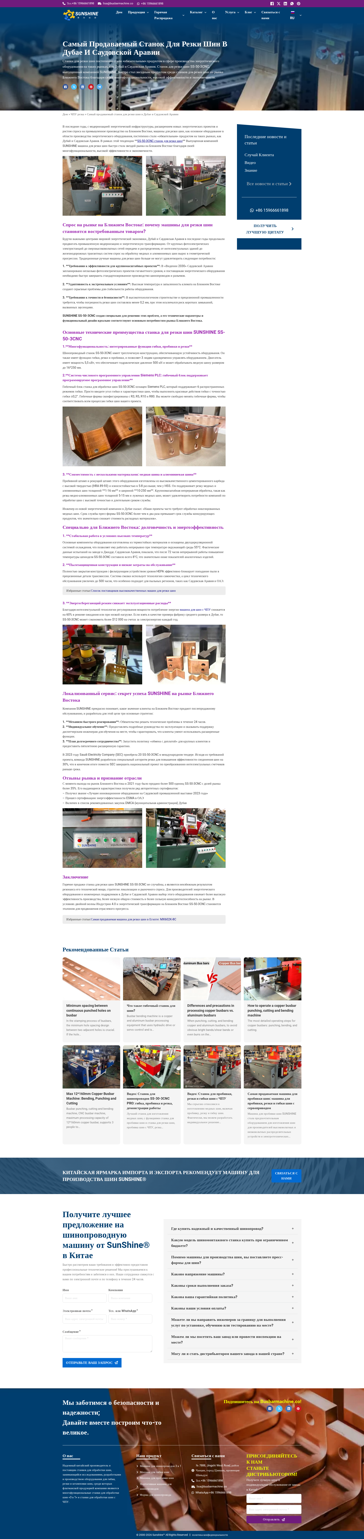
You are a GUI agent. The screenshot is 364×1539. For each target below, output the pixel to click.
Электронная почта (77, 1311)
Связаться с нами (270, 15)
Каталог (196, 12)
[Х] (278, 3)
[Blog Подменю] (255, 12)
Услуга (230, 12)
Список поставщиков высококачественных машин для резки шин (133, 590)
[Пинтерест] (298, 3)
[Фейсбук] (271, 3)
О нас (214, 15)
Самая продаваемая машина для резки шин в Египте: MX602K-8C (133, 919)
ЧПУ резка (77, 114)
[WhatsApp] (291, 3)
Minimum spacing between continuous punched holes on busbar (88, 1010)
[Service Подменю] (238, 12)
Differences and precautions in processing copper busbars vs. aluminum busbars (210, 1010)
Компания (115, 1290)
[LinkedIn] (285, 3)
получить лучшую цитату (265, 228)
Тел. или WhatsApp (122, 1311)
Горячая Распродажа (163, 15)
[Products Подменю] (148, 12)
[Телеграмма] (99, 87)
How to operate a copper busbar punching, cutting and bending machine (272, 1010)
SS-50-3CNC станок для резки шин (160, 141)
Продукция (136, 12)
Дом (119, 12)
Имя (66, 1290)
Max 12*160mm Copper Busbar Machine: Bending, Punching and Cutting (91, 1098)
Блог (248, 12)
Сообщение (71, 1332)
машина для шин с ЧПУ (195, 609)
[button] (232, 1228)
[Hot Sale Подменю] (183, 15)
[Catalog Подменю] (205, 12)
